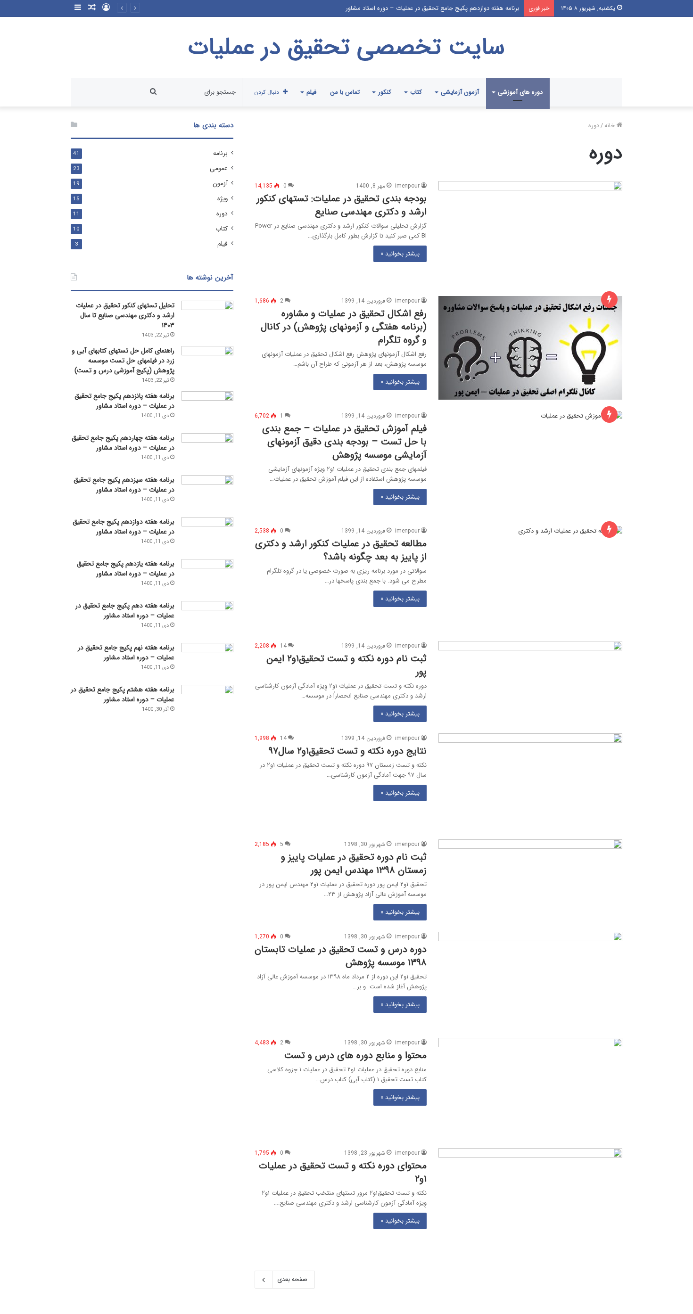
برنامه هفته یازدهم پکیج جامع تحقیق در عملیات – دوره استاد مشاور (125, 568)
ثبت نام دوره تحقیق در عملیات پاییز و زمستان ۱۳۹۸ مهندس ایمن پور (354, 864)
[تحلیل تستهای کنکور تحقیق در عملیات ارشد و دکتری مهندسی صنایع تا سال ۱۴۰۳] (207, 318)
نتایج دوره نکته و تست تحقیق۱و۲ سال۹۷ (348, 751)
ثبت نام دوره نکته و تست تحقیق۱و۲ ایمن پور (346, 665)
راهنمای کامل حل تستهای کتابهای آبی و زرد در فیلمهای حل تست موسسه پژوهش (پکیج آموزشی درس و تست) (123, 360)
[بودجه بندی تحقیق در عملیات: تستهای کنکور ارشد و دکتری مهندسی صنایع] (530, 233)
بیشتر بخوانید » (400, 254)
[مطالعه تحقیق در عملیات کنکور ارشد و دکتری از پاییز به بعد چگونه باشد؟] (530, 578)
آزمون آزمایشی (460, 92)
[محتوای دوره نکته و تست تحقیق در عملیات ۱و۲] (530, 1197)
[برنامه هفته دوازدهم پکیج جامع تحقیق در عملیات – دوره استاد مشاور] (207, 534)
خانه (610, 126)
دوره (222, 214)
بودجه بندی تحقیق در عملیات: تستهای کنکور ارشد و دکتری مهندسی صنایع (341, 205)
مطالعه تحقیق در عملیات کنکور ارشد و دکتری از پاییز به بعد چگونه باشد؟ (341, 550)
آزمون (220, 184)
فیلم (311, 92)
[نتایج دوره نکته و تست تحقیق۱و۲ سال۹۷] (530, 780)
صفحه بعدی (292, 1279)
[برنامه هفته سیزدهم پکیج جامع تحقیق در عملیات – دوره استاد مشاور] (207, 492)
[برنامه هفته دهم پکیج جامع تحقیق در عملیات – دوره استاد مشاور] (207, 618)
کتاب (416, 92)
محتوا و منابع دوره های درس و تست (355, 1055)
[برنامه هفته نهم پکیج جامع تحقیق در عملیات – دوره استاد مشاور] (207, 660)
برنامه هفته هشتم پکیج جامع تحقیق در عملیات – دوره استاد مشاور (122, 694)
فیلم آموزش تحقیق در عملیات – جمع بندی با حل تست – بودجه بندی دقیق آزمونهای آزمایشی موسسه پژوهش (344, 441)
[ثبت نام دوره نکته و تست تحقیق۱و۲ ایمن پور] (530, 673)
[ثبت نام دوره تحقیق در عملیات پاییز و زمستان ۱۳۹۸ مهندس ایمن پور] (530, 871)
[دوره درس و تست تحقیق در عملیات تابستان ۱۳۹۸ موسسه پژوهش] (530, 979)
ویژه (222, 199)
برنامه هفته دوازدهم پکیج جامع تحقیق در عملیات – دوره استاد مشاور (432, 8)
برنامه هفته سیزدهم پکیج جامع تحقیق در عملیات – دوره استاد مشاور (124, 485)
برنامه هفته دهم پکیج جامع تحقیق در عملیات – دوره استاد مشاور (124, 610)
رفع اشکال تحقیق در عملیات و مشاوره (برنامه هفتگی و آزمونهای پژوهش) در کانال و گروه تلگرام (344, 326)
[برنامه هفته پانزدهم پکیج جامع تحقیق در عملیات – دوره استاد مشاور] (207, 409)
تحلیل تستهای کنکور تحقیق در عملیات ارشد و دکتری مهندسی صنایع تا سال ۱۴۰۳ (125, 315)
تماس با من (345, 92)
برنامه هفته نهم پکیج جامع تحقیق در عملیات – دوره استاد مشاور (126, 652)
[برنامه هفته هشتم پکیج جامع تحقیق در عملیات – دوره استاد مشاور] (207, 702)
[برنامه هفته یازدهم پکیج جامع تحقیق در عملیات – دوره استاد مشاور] (207, 576)
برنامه (220, 153)
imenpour (407, 185)
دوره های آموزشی (520, 92)
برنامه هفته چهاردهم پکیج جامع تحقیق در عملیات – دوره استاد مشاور (123, 443)
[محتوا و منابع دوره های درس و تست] (530, 1087)
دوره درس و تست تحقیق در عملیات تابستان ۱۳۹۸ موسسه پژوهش (341, 956)
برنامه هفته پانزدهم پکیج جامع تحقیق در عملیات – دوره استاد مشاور (124, 401)
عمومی (219, 168)
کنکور (384, 92)
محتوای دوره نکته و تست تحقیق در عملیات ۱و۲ (343, 1172)
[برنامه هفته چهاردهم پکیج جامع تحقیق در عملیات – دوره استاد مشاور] (207, 450)
